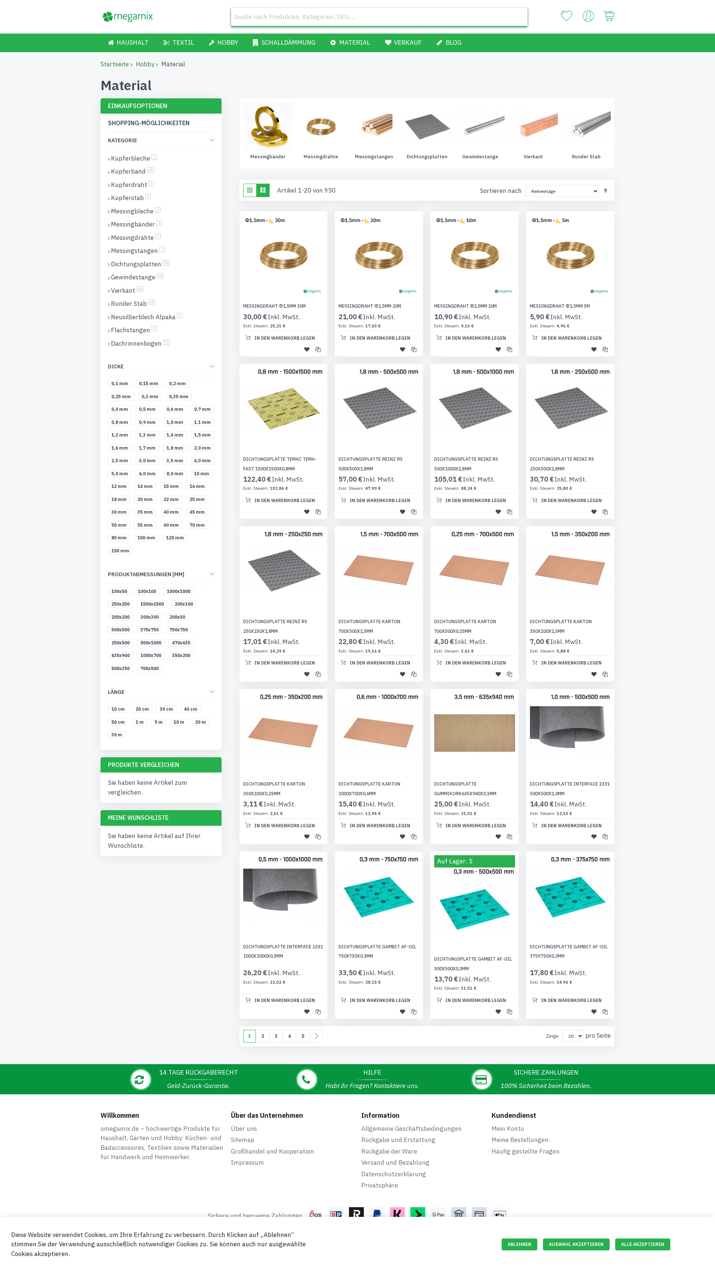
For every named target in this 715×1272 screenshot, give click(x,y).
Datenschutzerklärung (393, 1174)
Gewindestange (427, 156)
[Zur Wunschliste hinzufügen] (306, 349)
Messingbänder (136, 224)
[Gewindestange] (427, 126)
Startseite (115, 64)
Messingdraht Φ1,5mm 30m (274, 306)
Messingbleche (136, 211)
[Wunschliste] (566, 16)
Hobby (145, 64)
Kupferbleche (134, 158)
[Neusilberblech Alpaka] (586, 126)
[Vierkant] (480, 126)
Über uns (244, 1129)
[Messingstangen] (321, 126)
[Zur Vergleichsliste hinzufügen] (318, 349)
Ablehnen (519, 1244)
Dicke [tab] (116, 366)
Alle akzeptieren (642, 1244)
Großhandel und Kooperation (272, 1151)
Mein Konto (508, 1129)
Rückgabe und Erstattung (398, 1140)
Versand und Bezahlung (395, 1162)
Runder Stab (533, 156)
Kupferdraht (132, 185)
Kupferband (132, 171)
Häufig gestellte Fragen (526, 1151)
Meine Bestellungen (520, 1140)
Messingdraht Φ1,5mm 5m (560, 306)
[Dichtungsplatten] (373, 126)
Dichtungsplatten (374, 156)
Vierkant (480, 156)
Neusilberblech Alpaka (586, 156)
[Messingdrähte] (268, 126)
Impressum (247, 1162)
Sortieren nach (501, 191)
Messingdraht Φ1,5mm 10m (465, 306)
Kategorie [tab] (122, 140)
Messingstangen (321, 156)
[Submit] (518, 16)
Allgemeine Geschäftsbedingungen (411, 1129)
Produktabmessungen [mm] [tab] (146, 574)
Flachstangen (134, 330)
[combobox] (379, 16)
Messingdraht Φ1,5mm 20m (370, 306)
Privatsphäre (379, 1185)
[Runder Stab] (533, 126)
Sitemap (242, 1140)
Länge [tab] (116, 692)
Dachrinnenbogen (140, 343)
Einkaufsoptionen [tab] (137, 106)
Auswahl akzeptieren (576, 1244)
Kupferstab (131, 198)
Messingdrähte (268, 156)
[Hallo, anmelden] (588, 18)
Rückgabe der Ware (389, 1151)
